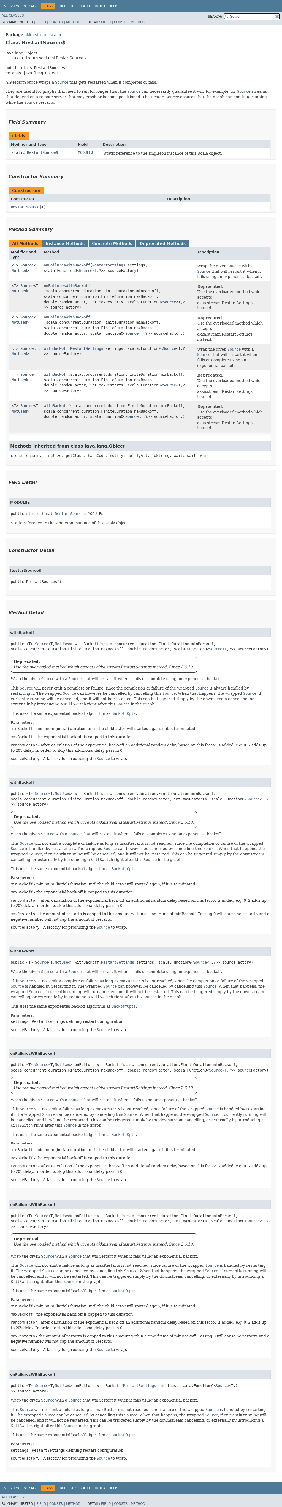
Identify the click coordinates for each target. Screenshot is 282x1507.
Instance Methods (65, 243)
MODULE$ (85, 152)
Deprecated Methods (163, 243)
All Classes (13, 15)
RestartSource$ (42, 152)
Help (113, 6)
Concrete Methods (112, 243)
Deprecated (80, 6)
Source (27, 265)
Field (41, 22)
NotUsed (19, 270)
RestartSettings (108, 265)
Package (30, 6)
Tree (62, 6)
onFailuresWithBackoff (67, 265)
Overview (10, 6)
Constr (56, 22)
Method (73, 22)
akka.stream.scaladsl (45, 34)
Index (100, 6)
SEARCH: (215, 16)
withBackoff (56, 348)
